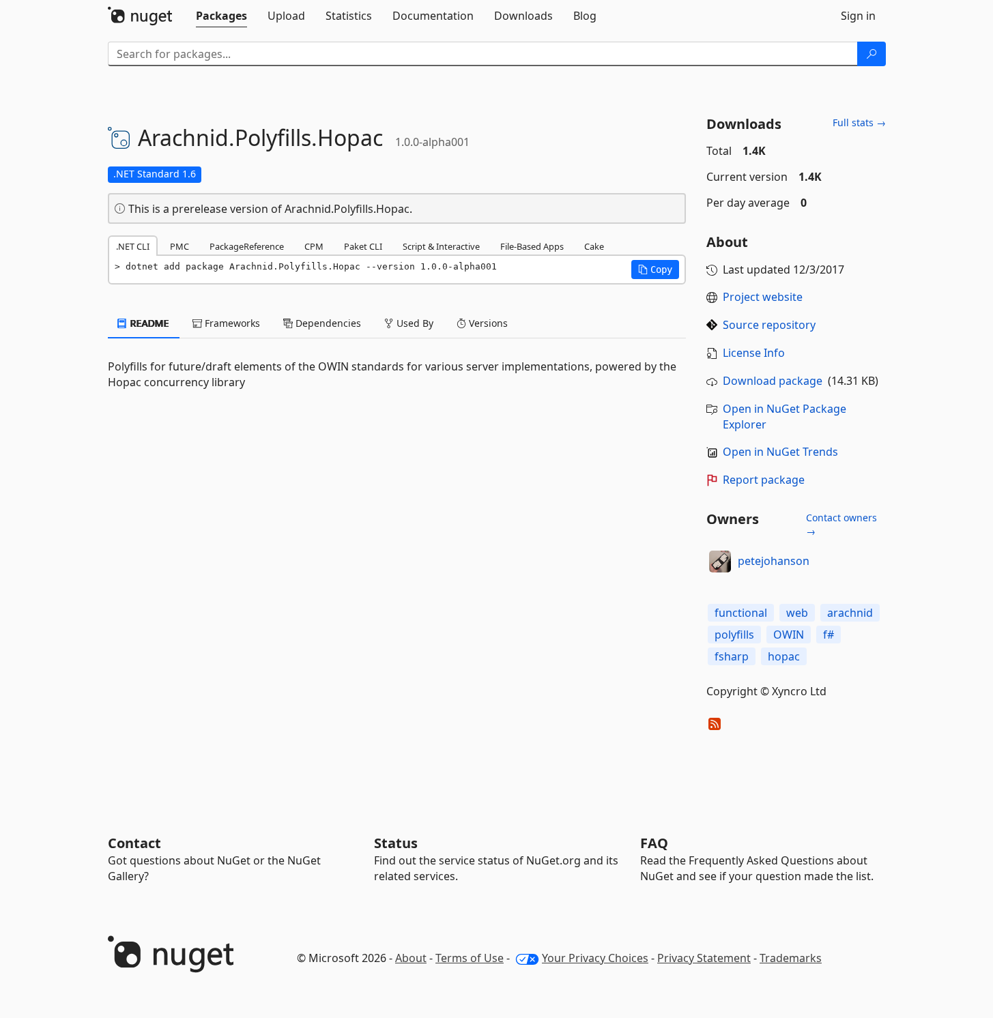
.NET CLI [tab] (132, 246)
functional (741, 612)
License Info (754, 352)
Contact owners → (841, 524)
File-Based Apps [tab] (532, 246)
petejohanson (773, 560)
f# (828, 634)
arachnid (850, 612)
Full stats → (859, 122)
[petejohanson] (720, 561)
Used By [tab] (413, 323)
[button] (655, 269)
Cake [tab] (594, 246)
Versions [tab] (487, 323)
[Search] (871, 54)
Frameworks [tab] (231, 323)
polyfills (734, 634)
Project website (763, 296)
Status (396, 843)
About (411, 957)
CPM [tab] (313, 246)
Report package (764, 479)
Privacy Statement (704, 957)
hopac (784, 656)
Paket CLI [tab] (363, 246)
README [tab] (148, 323)
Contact (134, 843)
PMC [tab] (179, 246)
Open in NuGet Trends (780, 451)
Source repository (769, 324)
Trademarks (791, 957)
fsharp (732, 656)
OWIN (788, 634)
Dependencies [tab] (327, 323)
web (797, 612)
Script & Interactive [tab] (441, 246)
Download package (772, 380)
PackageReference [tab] (247, 246)
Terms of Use (469, 957)
